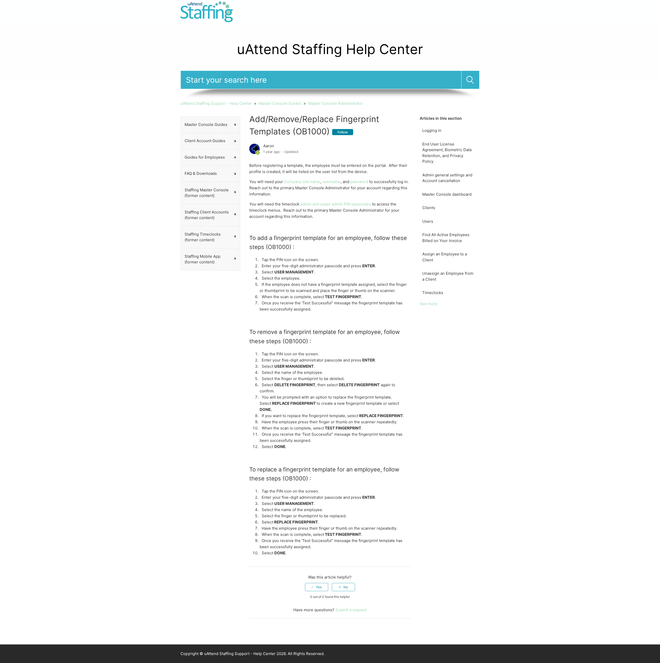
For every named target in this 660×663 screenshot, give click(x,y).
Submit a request (443, 11)
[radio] (316, 587)
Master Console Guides (280, 103)
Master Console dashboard (447, 194)
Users (427, 221)
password (359, 181)
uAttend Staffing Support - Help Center (216, 103)
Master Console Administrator (335, 103)
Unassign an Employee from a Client (447, 276)
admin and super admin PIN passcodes (335, 204)
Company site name (302, 181)
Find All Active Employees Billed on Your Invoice (445, 237)
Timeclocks (432, 292)
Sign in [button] (473, 11)
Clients (428, 207)
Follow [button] (342, 132)
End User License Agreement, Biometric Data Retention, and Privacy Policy (447, 153)
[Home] (206, 11)
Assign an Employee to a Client (444, 257)
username (331, 181)
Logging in (431, 130)
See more (429, 303)
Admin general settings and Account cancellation (447, 178)
